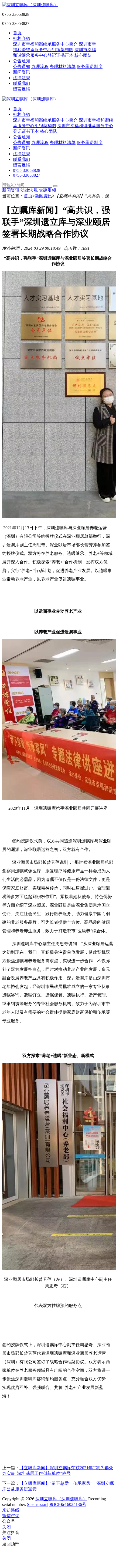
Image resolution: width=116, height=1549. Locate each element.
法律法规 (21, 77)
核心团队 (83, 55)
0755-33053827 (26, 175)
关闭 (6, 1527)
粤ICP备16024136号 (67, 1504)
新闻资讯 (21, 72)
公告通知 (21, 61)
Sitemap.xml (37, 1504)
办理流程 (40, 66)
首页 (17, 33)
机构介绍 (21, 38)
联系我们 (21, 83)
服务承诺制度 (90, 66)
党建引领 (47, 190)
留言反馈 (21, 89)
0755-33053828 (26, 170)
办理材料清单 (63, 66)
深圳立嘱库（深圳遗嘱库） (61, 1499)
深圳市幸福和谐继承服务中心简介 (45, 44)
